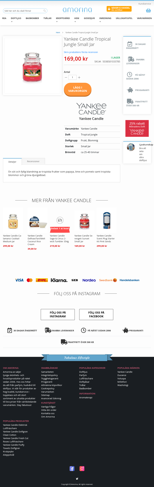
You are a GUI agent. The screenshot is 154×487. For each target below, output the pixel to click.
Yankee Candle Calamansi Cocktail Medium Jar (12, 238)
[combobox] (25, 10)
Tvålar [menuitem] (47, 18)
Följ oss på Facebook (96, 314)
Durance (121, 375)
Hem (58, 32)
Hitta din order (48, 409)
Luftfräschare (86, 378)
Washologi (122, 385)
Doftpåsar (84, 381)
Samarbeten (47, 371)
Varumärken (47, 391)
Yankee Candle (124, 371)
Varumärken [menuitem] (144, 18)
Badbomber (85, 388)
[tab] (12, 161)
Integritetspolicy (49, 375)
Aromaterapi (85, 397)
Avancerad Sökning (51, 398)
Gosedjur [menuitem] (89, 18)
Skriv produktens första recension (81, 52)
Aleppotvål (8, 454)
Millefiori (122, 381)
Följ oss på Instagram (58, 314)
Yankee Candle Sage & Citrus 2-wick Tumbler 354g (59, 238)
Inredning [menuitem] (105, 18)
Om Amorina (48, 416)
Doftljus (83, 371)
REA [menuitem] (4, 18)
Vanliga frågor (48, 406)
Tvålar (82, 385)
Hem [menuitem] (76, 18)
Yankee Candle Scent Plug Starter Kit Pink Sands (106, 238)
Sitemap (45, 395)
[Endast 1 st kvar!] (60, 232)
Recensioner (33, 161)
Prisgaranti (46, 381)
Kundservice (145, 3)
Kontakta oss (47, 413)
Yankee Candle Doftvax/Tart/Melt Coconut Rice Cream (36, 240)
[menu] (77, 19)
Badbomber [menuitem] (32, 18)
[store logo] (77, 11)
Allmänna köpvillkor (51, 385)
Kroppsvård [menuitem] (63, 18)
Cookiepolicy (47, 388)
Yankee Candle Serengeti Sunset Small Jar (83, 238)
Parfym (83, 375)
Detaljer (12, 161)
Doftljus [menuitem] (16, 18)
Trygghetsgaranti (49, 378)
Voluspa (121, 378)
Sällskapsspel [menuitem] (124, 18)
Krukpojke (8, 451)
